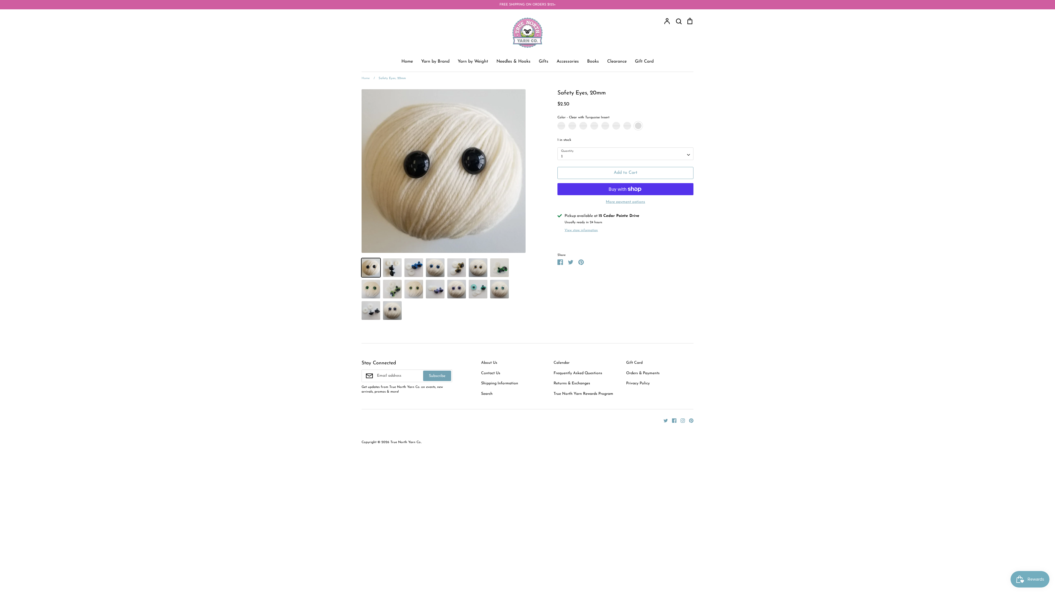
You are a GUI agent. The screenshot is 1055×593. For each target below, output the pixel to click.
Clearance (617, 61)
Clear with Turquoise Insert (638, 125)
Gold (572, 126)
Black (561, 126)
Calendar (562, 363)
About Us (489, 363)
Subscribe (437, 376)
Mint (627, 126)
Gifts (543, 61)
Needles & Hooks (513, 61)
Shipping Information (499, 383)
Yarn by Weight (473, 61)
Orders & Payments (643, 373)
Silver (583, 126)
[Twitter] (663, 420)
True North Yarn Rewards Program (583, 394)
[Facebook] (672, 420)
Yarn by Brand (435, 61)
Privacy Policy (638, 383)
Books (593, 61)
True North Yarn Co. (405, 442)
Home (407, 61)
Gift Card (644, 61)
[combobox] (625, 153)
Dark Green (616, 126)
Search (487, 394)
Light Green (605, 126)
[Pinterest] (689, 420)
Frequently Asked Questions (578, 373)
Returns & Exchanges (572, 383)
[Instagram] (680, 420)
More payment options (625, 202)
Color (583, 117)
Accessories (568, 61)
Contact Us (490, 373)
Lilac (594, 126)
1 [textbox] (562, 157)
